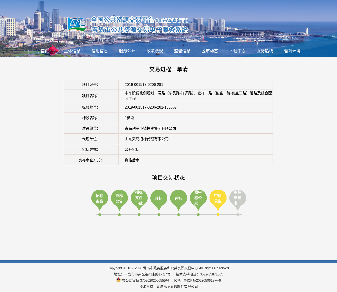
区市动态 (210, 51)
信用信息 (99, 51)
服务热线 (265, 51)
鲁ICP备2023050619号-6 (202, 280)
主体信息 (72, 51)
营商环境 (292, 51)
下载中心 (237, 51)
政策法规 (154, 51)
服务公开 (127, 51)
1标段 (129, 118)
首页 (45, 51)
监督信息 (182, 51)
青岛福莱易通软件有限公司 (177, 287)
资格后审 (132, 160)
